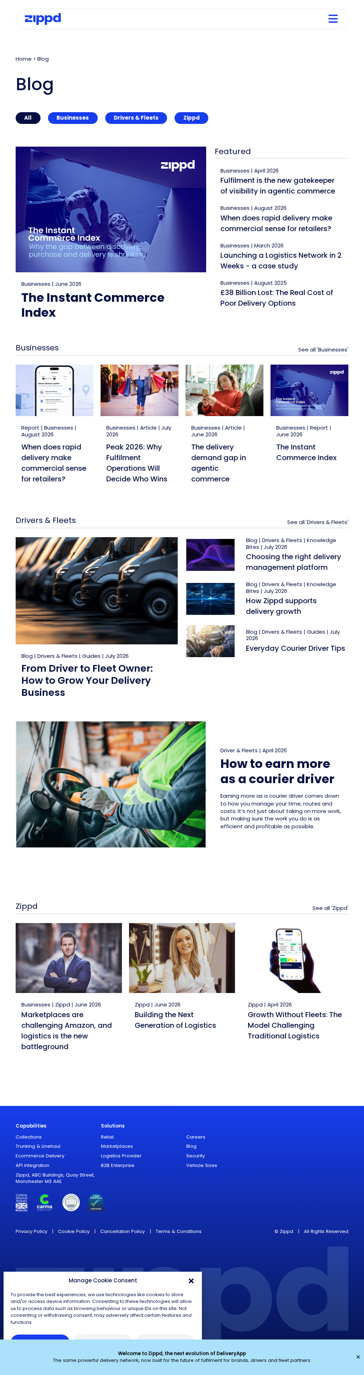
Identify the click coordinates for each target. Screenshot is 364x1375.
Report (30, 427)
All (28, 117)
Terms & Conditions (179, 1231)
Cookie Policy (74, 1231)
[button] (191, 1280)
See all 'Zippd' (330, 908)
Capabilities (31, 1126)
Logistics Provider (121, 1155)
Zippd (191, 117)
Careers (195, 1137)
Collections (29, 1137)
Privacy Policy (31, 1231)
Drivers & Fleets (136, 117)
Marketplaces (117, 1146)
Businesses (73, 117)
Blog (27, 656)
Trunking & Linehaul (38, 1146)
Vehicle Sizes (201, 1165)
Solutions (112, 1126)
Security (195, 1155)
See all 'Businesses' (323, 349)
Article (148, 427)
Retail (107, 1137)
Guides (91, 656)
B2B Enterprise (117, 1165)
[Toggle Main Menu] (332, 19)
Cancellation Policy (122, 1231)
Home (24, 58)
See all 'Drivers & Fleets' (317, 522)
